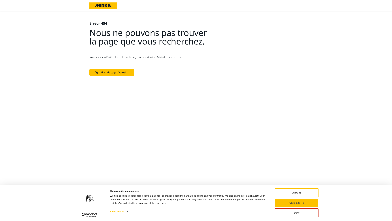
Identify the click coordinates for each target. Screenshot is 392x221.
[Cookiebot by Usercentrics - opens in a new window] (89, 215)
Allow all (296, 192)
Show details (117, 211)
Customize (294, 203)
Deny (296, 212)
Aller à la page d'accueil (113, 72)
